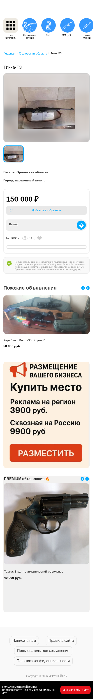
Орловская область (33, 53)
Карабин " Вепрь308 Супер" (24, 340)
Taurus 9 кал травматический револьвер (33, 571)
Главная (9, 53)
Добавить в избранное (46, 210)
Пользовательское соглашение (43, 651)
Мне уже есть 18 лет (76, 690)
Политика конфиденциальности (43, 661)
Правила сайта (61, 640)
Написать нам (24, 640)
